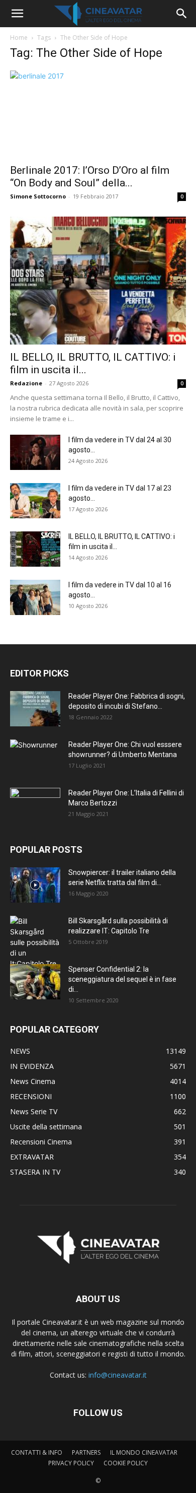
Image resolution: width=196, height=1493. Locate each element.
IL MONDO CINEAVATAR (143, 1452)
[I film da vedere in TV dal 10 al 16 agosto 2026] (35, 597)
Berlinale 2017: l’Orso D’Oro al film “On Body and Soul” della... (89, 176)
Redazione (26, 383)
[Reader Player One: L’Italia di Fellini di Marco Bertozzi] (35, 805)
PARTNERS (86, 1452)
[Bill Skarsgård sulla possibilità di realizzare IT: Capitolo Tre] (35, 942)
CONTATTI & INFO (36, 1452)
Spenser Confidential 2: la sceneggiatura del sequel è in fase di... (122, 979)
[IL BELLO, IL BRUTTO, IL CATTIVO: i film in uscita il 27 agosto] (98, 281)
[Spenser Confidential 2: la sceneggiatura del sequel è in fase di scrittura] (35, 981)
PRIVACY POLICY (71, 1463)
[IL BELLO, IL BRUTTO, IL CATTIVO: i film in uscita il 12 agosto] (35, 549)
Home (19, 37)
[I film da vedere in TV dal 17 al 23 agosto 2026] (35, 500)
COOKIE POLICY (126, 1463)
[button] (17, 13)
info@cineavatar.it (117, 1375)
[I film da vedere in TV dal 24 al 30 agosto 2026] (35, 452)
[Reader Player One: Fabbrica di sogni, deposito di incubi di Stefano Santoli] (35, 708)
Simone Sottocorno (38, 196)
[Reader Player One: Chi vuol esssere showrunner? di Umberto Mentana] (35, 757)
